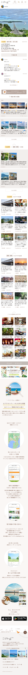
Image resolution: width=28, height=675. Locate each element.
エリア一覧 (19, 664)
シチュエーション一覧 (13, 667)
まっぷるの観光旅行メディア (8, 661)
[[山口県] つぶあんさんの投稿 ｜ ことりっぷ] (5, 653)
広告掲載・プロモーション (8, 659)
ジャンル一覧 (5, 667)
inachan (5, 59)
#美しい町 (16, 49)
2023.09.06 (25, 59)
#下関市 (11, 51)
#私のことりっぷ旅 (10, 49)
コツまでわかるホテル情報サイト (9, 664)
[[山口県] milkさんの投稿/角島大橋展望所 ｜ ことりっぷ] (22, 653)
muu (2, 151)
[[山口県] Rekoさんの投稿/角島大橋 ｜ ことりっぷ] (13, 653)
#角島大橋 (3, 51)
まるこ (5, 73)
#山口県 (7, 51)
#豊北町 (15, 51)
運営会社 (16, 659)
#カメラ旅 (3, 49)
